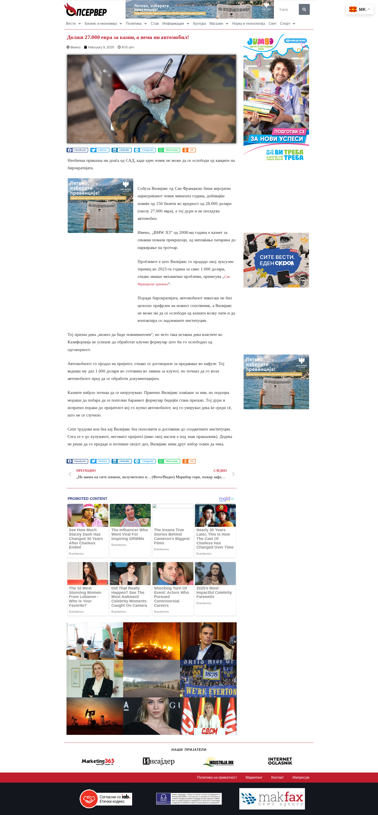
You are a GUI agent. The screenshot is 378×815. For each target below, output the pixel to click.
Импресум (300, 777)
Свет (272, 23)
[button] (77, 150)
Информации (173, 23)
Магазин (216, 23)
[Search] (304, 9)
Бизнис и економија (101, 23)
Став (155, 23)
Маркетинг (254, 777)
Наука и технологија (248, 23)
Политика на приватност (217, 777)
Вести (71, 23)
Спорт (285, 23)
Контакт (277, 777)
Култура (199, 23)
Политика (134, 23)
